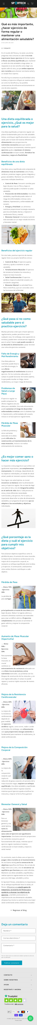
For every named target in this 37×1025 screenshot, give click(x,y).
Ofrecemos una (12, 887)
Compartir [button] (7, 48)
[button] (4, 4)
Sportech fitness (15, 1018)
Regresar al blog (20, 910)
